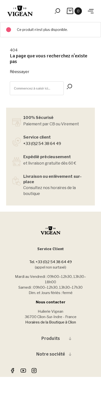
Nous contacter (50, 302)
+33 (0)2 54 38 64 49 (42, 143)
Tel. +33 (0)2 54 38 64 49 (50, 262)
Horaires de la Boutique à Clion (50, 322)
